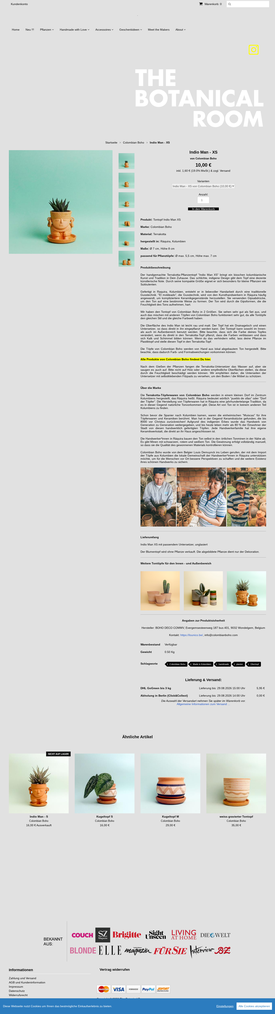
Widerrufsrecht (18, 995)
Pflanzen (46, 29)
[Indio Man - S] (39, 783)
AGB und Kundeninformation (27, 982)
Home (16, 29)
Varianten (203, 181)
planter (239, 664)
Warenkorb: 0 (213, 4)
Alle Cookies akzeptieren (254, 1006)
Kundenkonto (19, 4)
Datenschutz (17, 990)
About (180, 29)
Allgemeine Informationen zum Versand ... (203, 704)
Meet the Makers (159, 29)
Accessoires (103, 29)
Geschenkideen (129, 29)
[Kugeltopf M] (170, 783)
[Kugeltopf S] (104, 783)
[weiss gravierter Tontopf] (236, 783)
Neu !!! (30, 29)
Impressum (16, 986)
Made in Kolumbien (202, 664)
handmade (224, 664)
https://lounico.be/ (191, 635)
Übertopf (254, 664)
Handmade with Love (74, 29)
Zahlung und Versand (22, 978)
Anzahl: (203, 194)
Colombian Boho (177, 664)
